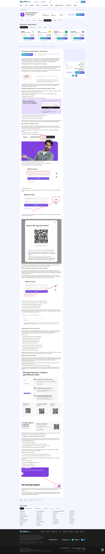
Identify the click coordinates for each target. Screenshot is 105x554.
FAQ (60, 531)
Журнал (75, 5)
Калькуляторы (45, 5)
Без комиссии (38, 525)
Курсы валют (68, 5)
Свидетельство (22, 550)
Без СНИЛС (72, 521)
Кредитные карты (24, 27)
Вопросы (40, 20)
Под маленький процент (24, 519)
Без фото (54, 514)
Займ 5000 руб (55, 519)
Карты (26, 5)
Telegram (76, 539)
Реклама (77, 531)
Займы (21, 5)
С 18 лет (21, 525)
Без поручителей (56, 521)
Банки (51, 5)
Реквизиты (34, 20)
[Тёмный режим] (79, 2)
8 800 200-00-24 (45, 15)
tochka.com (53, 15)
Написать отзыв (80, 14)
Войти (83, 1)
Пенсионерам (72, 519)
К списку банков (24, 9)
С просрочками (39, 516)
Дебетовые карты (32, 27)
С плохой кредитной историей (58, 511)
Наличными (72, 518)
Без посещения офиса (24, 516)
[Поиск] (76, 2)
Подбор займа (22, 511)
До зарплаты (72, 514)
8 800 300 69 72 (53, 539)
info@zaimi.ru (66, 539)
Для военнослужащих (40, 521)
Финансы (54, 20)
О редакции (65, 531)
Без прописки (55, 523)
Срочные (71, 516)
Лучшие (54, 518)
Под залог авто (39, 512)
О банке (22, 20)
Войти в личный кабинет (27, 54)
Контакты (60, 20)
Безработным (38, 518)
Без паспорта (55, 512)
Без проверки (72, 511)
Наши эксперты (54, 531)
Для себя (36, 1)
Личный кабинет (48, 20)
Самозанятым (38, 519)
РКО (50, 27)
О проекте (43, 531)
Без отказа (38, 523)
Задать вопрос (71, 14)
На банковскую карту (40, 511)
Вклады (37, 5)
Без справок (22, 518)
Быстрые (54, 516)
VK (84, 539)
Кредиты (32, 5)
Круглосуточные (23, 514)
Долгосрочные (72, 512)
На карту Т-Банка (23, 521)
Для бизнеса (43, 1)
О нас (50, 1)
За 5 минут (22, 523)
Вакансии (71, 531)
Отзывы (27, 20)
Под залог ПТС (22, 512)
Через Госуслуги (39, 514)
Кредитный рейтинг (59, 5)
